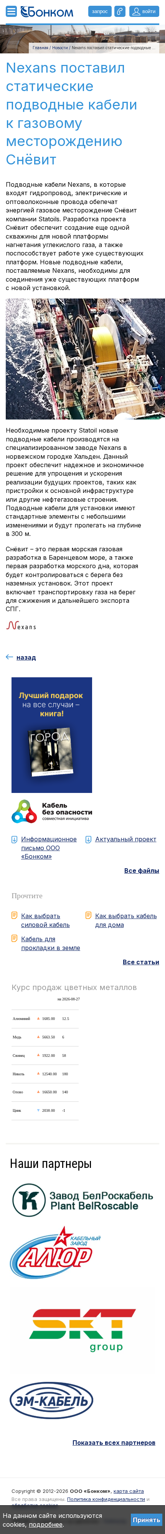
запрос (100, 11)
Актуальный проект (126, 839)
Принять (146, 1520)
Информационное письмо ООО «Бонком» (49, 847)
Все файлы (141, 870)
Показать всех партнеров (114, 1442)
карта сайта (129, 1491)
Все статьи (141, 962)
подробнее (46, 1524)
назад (26, 657)
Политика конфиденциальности (106, 1499)
